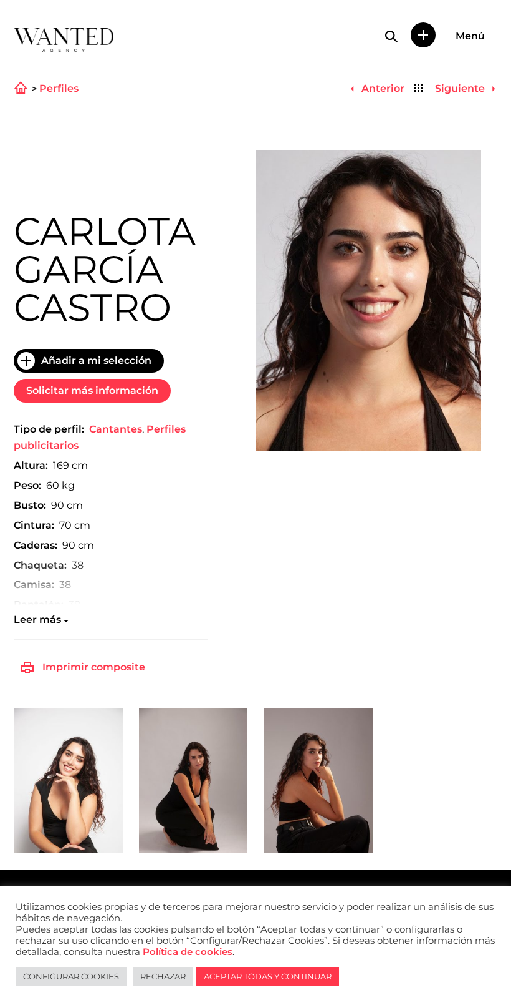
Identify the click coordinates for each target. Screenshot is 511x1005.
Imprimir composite (93, 667)
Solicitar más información (92, 390)
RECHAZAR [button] (163, 976)
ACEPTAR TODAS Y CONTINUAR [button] (268, 976)
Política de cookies (187, 952)
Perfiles (59, 89)
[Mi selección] (423, 34)
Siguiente (461, 88)
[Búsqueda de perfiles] (391, 36)
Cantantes (115, 429)
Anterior (381, 88)
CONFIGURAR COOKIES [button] (71, 976)
